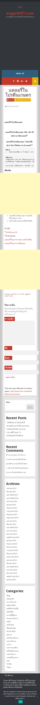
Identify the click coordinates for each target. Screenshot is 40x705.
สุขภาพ (9, 635)
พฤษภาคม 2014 (12, 557)
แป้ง (8, 661)
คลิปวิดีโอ (10, 612)
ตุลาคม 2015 (11, 505)
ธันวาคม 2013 (12, 573)
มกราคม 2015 (12, 531)
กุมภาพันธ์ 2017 (12, 495)
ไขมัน (9, 667)
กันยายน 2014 (12, 544)
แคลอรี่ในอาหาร (15, 294)
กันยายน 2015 (12, 508)
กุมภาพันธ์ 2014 (12, 567)
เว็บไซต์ (8, 367)
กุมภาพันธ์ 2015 (12, 527)
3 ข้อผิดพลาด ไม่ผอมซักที (16, 422)
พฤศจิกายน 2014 (13, 537)
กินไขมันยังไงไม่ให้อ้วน (15, 436)
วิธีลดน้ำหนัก (11, 628)
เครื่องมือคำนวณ (13, 651)
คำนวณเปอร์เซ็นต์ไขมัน (18, 459)
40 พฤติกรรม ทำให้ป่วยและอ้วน (18, 426)
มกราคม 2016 (12, 501)
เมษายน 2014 (12, 560)
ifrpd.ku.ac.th (11, 232)
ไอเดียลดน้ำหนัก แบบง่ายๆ (16, 429)
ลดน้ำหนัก (10, 625)
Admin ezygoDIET (23, 100)
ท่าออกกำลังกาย (12, 618)
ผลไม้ (9, 622)
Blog (8, 596)
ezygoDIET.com (20, 13)
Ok (21, 702)
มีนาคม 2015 (11, 524)
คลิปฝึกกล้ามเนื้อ (12, 608)
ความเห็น (9, 319)
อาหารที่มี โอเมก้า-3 (14, 432)
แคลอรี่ (6, 296)
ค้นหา (8, 402)
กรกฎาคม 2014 (12, 550)
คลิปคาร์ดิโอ (11, 605)
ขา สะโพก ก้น (11, 602)
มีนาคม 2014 (11, 563)
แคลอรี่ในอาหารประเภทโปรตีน (18, 239)
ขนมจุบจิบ (10, 599)
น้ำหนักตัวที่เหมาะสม (19, 472)
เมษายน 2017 (12, 488)
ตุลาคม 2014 (11, 540)
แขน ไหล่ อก (11, 654)
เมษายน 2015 (12, 521)
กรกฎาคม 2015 (12, 511)
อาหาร (9, 644)
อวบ (7, 472)
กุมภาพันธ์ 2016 (12, 498)
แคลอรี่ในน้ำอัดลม (21, 464)
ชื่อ (6, 348)
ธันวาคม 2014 (12, 534)
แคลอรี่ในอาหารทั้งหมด (14, 243)
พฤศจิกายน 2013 (13, 576)
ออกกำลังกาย (11, 641)
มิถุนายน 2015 (12, 514)
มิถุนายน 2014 (12, 554)
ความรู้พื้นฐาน (12, 615)
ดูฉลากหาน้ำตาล (20, 455)
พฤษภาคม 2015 (12, 518)
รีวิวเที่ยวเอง (9, 675)
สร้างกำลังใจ (11, 631)
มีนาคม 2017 (11, 492)
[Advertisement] (20, 45)
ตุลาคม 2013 (11, 580)
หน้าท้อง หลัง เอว (13, 638)
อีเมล (7, 358)
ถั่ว (30, 294)
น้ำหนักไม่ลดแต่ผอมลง (20, 468)
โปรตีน (22, 294)
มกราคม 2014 (12, 570)
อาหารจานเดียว (12, 648)
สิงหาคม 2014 (12, 547)
